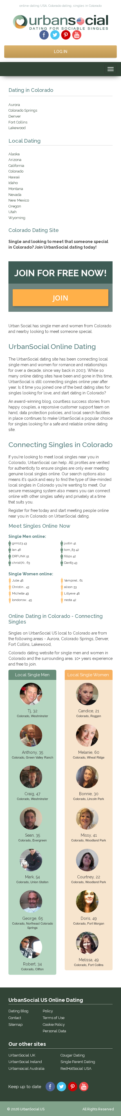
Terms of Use (53, 1018)
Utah (12, 212)
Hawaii (14, 177)
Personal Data (54, 1031)
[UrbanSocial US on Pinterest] (66, 34)
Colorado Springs (22, 110)
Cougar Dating (72, 1055)
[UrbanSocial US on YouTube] (77, 34)
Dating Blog (18, 1011)
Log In (60, 51)
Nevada (14, 195)
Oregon (14, 206)
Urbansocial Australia (26, 1068)
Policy (48, 1011)
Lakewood (17, 128)
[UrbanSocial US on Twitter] (55, 34)
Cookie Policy (54, 1024)
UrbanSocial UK (21, 1055)
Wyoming (16, 218)
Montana (15, 189)
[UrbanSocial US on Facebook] (44, 34)
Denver (14, 116)
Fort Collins (17, 122)
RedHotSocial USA (75, 1068)
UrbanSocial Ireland (25, 1062)
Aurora (14, 105)
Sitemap (15, 1024)
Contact (14, 1018)
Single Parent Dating (77, 1062)
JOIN (60, 297)
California (16, 165)
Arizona (14, 160)
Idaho (13, 183)
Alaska (14, 154)
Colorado (15, 171)
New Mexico (18, 200)
